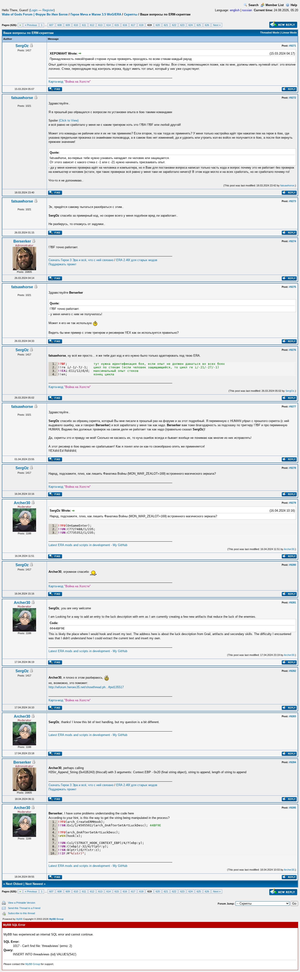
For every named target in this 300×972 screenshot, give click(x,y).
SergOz (22, 46)
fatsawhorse (22, 98)
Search (253, 5)
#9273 (292, 201)
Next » (217, 25)
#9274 (292, 241)
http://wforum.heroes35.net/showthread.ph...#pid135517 (86, 687)
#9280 (292, 564)
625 (199, 25)
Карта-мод (70, 81)
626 (207, 25)
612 (92, 25)
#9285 (292, 807)
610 (76, 25)
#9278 (292, 467)
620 (158, 25)
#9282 (292, 670)
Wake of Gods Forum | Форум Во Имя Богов (35, 14)
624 (190, 25)
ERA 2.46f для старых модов (136, 260)
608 (59, 25)
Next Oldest (14, 884)
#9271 (292, 45)
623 (182, 25)
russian (247, 10)
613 (100, 25)
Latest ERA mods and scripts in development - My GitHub (88, 545)
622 (174, 25)
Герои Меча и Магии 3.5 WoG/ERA (96, 14)
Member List (275, 5)
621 (166, 25)
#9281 (292, 602)
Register (48, 10)
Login (34, 10)
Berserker (22, 241)
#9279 (292, 502)
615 (117, 25)
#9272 (292, 97)
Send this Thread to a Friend (24, 908)
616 (125, 25)
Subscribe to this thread (21, 913)
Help (294, 5)
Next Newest (34, 884)
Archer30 (22, 503)
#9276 (292, 349)
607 (51, 25)
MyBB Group (56, 919)
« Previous (31, 25)
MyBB (19, 919)
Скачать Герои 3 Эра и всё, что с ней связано (81, 260)
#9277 (292, 406)
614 (108, 25)
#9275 (292, 286)
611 (84, 25)
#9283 (292, 716)
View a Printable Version (21, 902)
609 (68, 25)
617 (133, 25)
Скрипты (130, 14)
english (235, 10)
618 (141, 25)
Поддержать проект (62, 264)
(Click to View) (69, 120)
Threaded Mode (269, 32)
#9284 (292, 762)
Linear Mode (289, 32)
